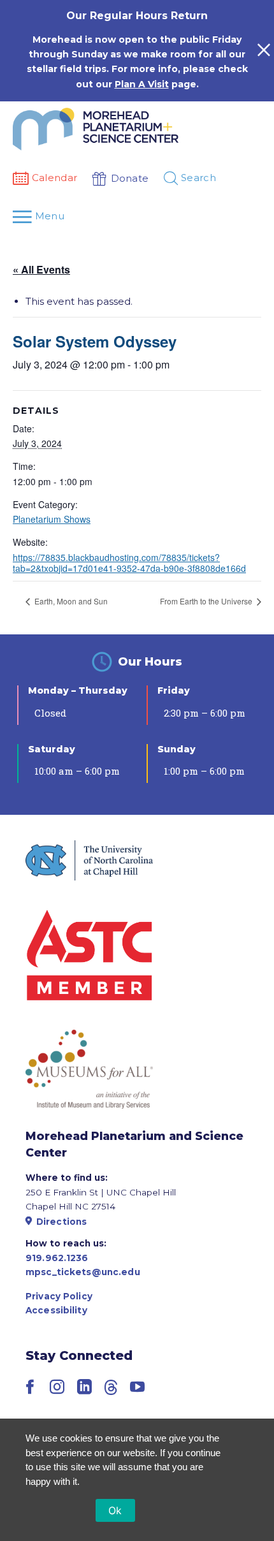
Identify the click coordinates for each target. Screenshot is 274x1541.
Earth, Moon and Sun (70, 600)
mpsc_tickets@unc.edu (82, 1272)
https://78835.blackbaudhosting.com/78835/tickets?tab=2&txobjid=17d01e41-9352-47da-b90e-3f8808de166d (129, 562)
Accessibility (56, 1310)
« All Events (41, 269)
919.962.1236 (57, 1258)
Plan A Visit (142, 84)
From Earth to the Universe (207, 600)
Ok (115, 1510)
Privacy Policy (58, 1296)
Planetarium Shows (51, 519)
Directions (61, 1221)
